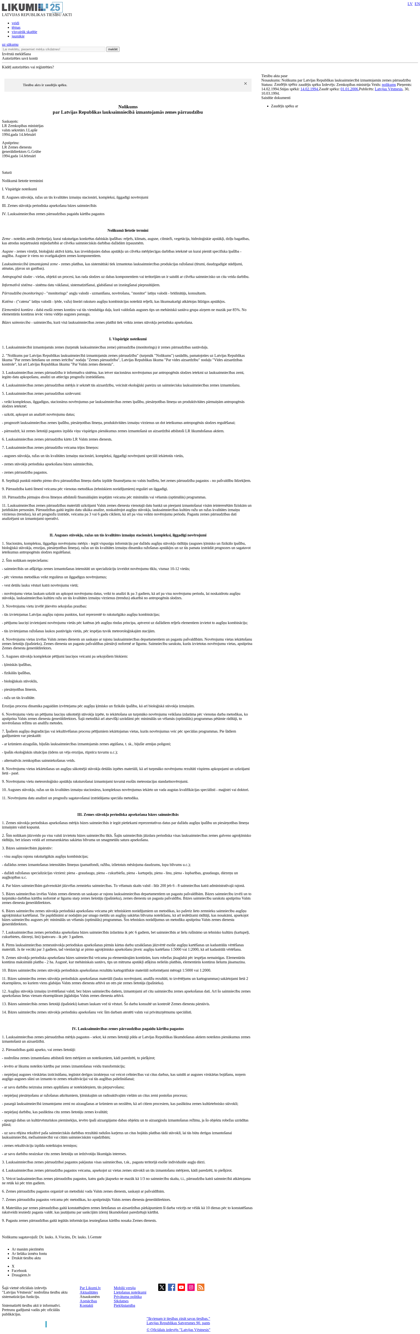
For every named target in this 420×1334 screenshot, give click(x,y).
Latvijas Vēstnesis (388, 89)
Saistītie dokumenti (275, 98)
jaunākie (18, 36)
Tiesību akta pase (275, 76)
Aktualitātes (89, 1292)
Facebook (19, 1271)
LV (410, 4)
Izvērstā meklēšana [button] (16, 54)
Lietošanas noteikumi (130, 1292)
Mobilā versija (125, 1288)
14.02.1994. (309, 89)
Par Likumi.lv (90, 1288)
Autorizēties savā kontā (20, 58)
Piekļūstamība (124, 1305)
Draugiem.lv (21, 1275)
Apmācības (88, 1301)
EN (417, 4)
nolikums (389, 85)
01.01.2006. (350, 89)
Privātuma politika (128, 1297)
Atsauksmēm (90, 1297)
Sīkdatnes (121, 1301)
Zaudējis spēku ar (284, 106)
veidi (15, 23)
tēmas (16, 27)
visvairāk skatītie (24, 32)
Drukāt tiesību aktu (26, 1258)
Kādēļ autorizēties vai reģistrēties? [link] (28, 67)
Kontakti (86, 1305)
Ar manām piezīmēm (28, 1249)
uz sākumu (10, 44)
